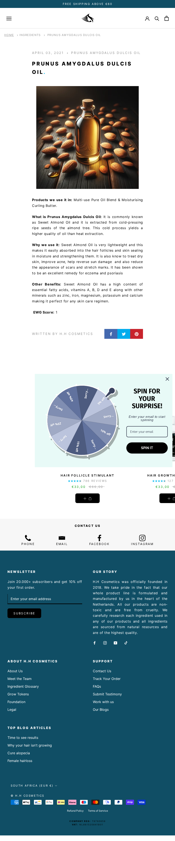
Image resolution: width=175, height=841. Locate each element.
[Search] (157, 18)
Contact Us (102, 671)
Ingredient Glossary (23, 686)
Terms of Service (98, 810)
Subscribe (24, 613)
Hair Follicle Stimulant (87, 475)
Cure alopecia (18, 753)
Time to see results (22, 737)
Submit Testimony (107, 694)
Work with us (103, 702)
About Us (15, 671)
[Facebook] (94, 642)
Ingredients (30, 35)
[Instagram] (105, 642)
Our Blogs (101, 709)
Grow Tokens (18, 694)
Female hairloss (19, 761)
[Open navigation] (9, 18)
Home (9, 35)
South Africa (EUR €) (32, 785)
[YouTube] (115, 642)
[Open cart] (167, 18)
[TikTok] (126, 642)
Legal (11, 709)
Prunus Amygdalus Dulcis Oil (74, 35)
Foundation (16, 702)
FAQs (97, 686)
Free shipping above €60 (87, 4)
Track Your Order (107, 679)
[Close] (167, 379)
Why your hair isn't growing (29, 745)
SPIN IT (147, 448)
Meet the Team (19, 679)
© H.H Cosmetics (27, 795)
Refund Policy (75, 810)
